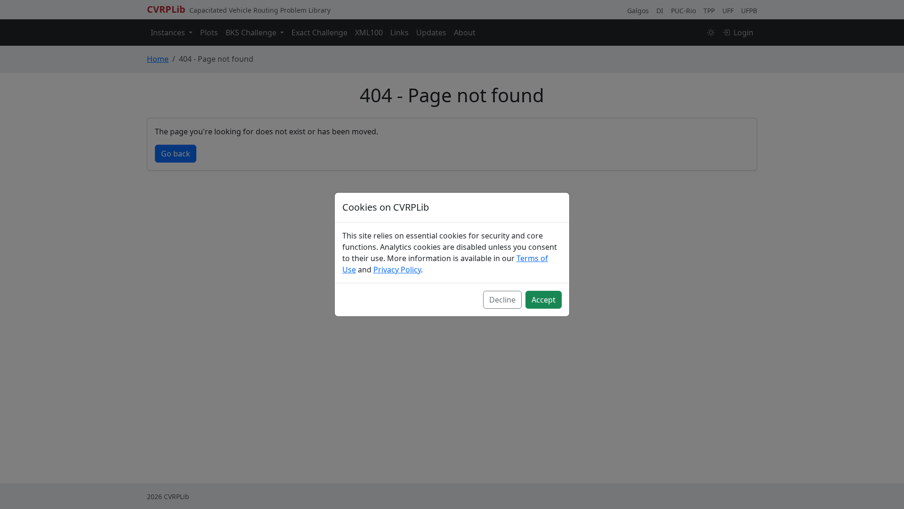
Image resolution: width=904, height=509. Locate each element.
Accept (544, 300)
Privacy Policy (397, 269)
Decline (502, 300)
